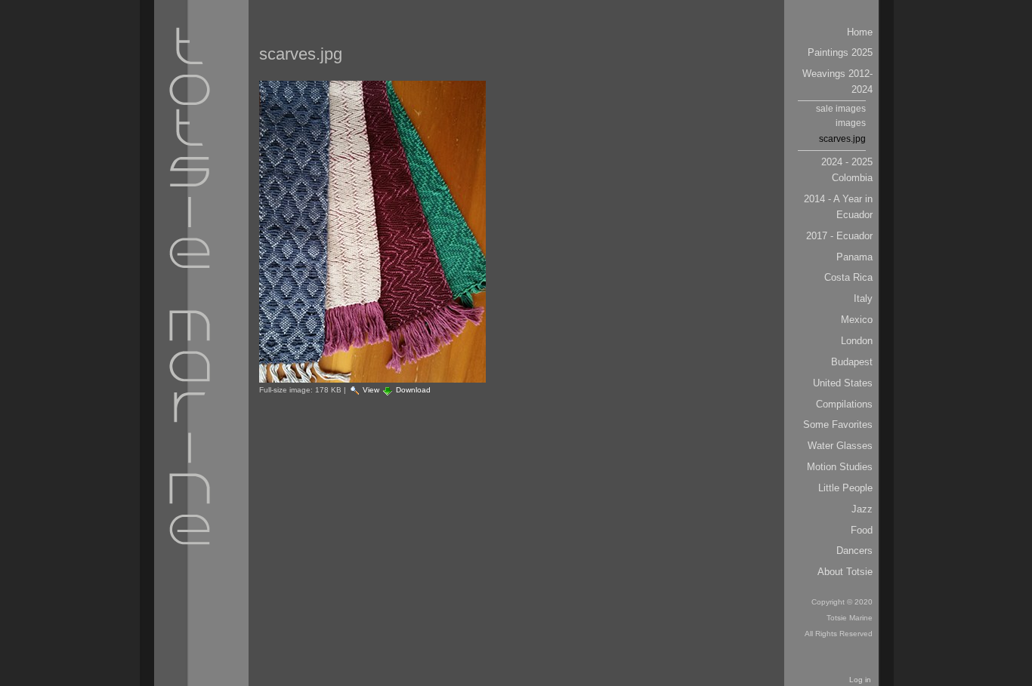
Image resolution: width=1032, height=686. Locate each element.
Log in (860, 679)
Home (860, 32)
